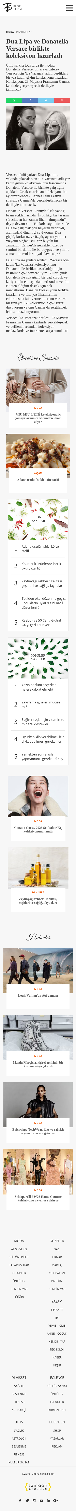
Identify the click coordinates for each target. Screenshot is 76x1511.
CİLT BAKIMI (57, 1273)
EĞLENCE (57, 1377)
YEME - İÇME (56, 1325)
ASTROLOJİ (19, 1410)
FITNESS (19, 1402)
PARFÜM (57, 1281)
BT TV (19, 1422)
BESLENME (19, 1394)
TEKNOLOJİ (57, 1349)
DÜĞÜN (19, 1297)
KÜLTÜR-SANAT (19, 1462)
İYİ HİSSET (19, 1377)
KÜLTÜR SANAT (57, 1386)
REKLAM (57, 1446)
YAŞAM (57, 1301)
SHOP (57, 1430)
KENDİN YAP (19, 1289)
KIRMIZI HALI (57, 1410)
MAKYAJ (57, 1265)
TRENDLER (19, 1273)
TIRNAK (57, 1257)
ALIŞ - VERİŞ (19, 1249)
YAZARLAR (57, 1438)
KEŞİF (57, 1365)
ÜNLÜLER (19, 1281)
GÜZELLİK (57, 1241)
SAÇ (57, 1249)
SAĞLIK (19, 1386)
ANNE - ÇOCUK (57, 1333)
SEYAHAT (57, 1310)
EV (57, 1317)
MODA (10, 32)
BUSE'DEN (57, 1422)
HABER (57, 1357)
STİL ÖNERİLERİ (19, 1257)
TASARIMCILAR (23, 32)
